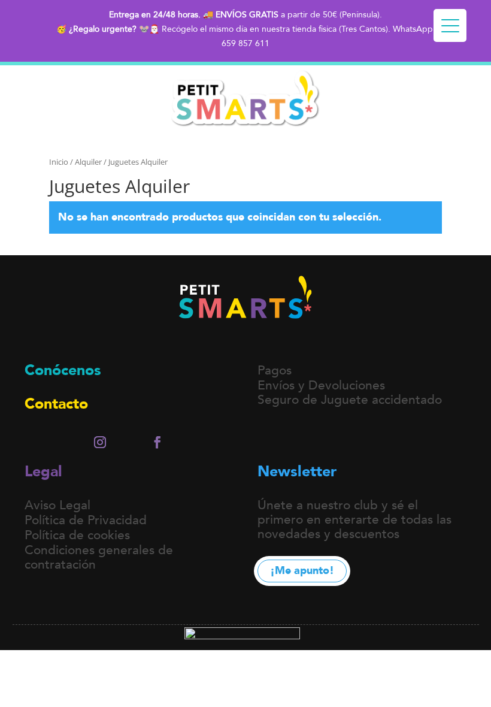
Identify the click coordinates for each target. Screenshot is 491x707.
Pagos (274, 370)
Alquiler (88, 161)
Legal (43, 471)
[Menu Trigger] (450, 25)
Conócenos (63, 370)
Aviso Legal (57, 505)
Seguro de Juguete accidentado (349, 400)
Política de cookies (77, 535)
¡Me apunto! (302, 570)
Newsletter (297, 471)
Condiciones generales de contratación (99, 558)
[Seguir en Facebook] (157, 442)
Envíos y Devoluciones (321, 385)
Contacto (56, 404)
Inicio (58, 161)
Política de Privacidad (86, 520)
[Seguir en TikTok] (129, 442)
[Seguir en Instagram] (100, 442)
